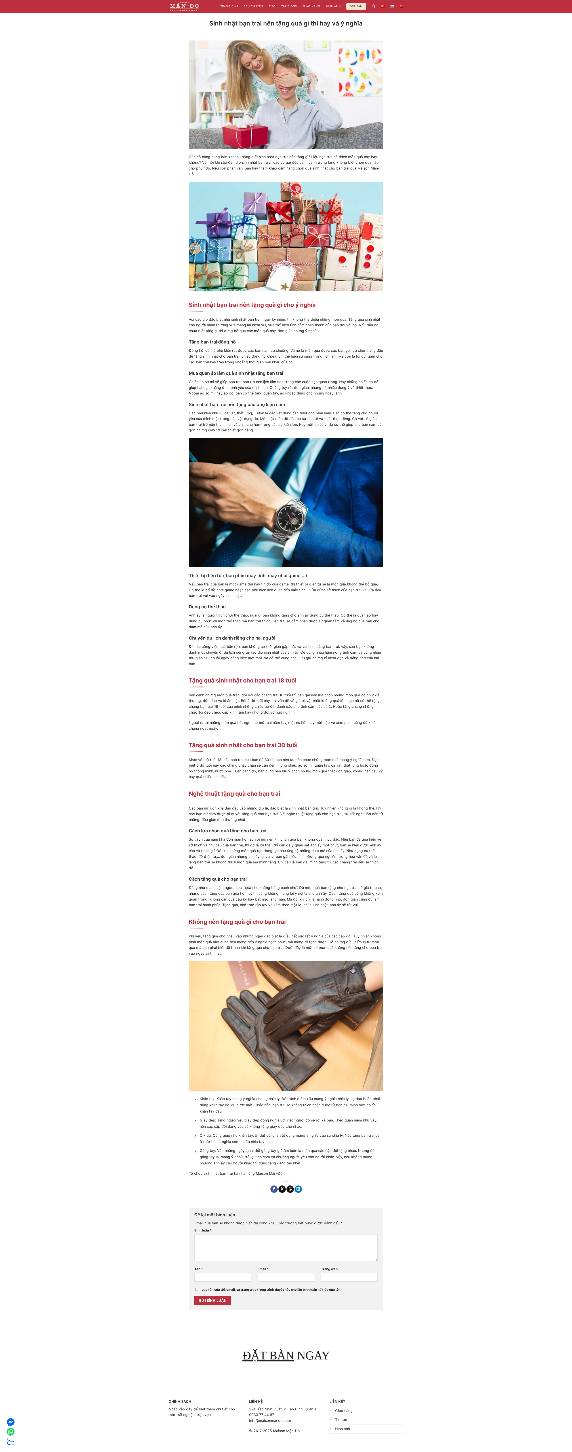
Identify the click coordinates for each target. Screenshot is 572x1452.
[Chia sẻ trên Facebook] (274, 1189)
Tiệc (272, 6)
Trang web (329, 1269)
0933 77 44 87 (261, 1414)
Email (263, 1269)
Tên (198, 1269)
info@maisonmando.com (270, 1420)
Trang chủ (229, 6)
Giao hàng (311, 6)
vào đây (185, 1409)
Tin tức (341, 1419)
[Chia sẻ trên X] (282, 1189)
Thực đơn (289, 6)
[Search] (373, 6)
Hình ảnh (333, 6)
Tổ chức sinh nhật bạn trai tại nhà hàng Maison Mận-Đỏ (236, 1173)
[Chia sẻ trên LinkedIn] (298, 1189)
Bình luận (202, 1230)
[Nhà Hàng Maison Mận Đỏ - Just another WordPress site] (184, 6)
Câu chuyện (253, 6)
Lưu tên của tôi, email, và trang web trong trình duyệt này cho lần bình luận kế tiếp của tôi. (271, 1289)
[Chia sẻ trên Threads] (290, 1189)
